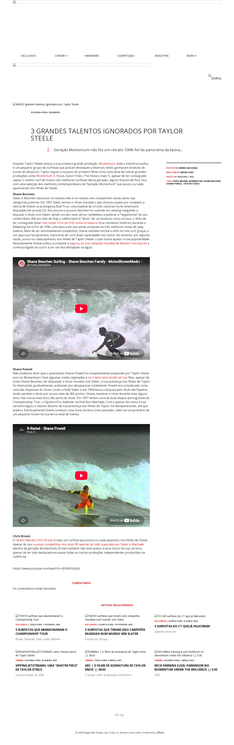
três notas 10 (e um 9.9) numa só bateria (69, 223)
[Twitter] (40, 119)
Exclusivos (28, 55)
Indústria (161, 55)
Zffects (160, 732)
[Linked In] (49, 119)
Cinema (60, 55)
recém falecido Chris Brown (34, 540)
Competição (125, 55)
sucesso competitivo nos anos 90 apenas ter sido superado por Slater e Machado (88, 544)
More (190, 55)
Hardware (92, 55)
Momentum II (45, 176)
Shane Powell (174, 183)
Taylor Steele (191, 183)
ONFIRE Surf (187, 172)
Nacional (192, 168)
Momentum (107, 164)
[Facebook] (31, 119)
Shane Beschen (211, 181)
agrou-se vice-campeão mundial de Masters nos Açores (109, 243)
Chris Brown (180, 181)
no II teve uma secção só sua (107, 377)
